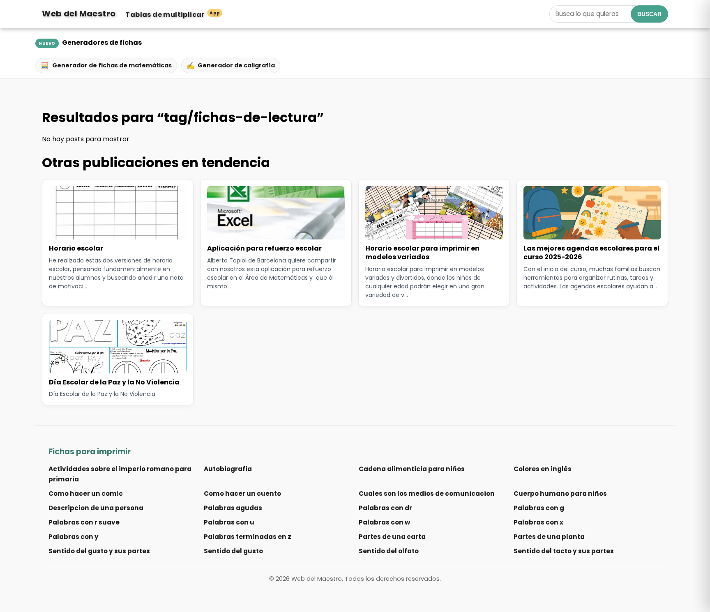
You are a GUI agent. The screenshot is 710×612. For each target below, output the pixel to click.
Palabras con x (538, 522)
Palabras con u (229, 522)
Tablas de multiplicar (172, 14)
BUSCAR (649, 14)
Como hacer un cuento (242, 493)
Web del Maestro (78, 13)
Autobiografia (228, 469)
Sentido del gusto (233, 551)
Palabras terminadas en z (247, 536)
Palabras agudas (233, 508)
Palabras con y (73, 536)
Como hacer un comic (85, 493)
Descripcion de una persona (95, 508)
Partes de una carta (392, 536)
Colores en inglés (543, 469)
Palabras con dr (385, 508)
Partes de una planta (549, 536)
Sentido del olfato (389, 551)
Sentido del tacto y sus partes (564, 551)
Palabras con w (384, 522)
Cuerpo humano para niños (560, 493)
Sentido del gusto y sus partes (99, 551)
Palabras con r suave (84, 522)
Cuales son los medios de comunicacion (427, 493)
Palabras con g (539, 508)
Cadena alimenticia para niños (412, 469)
